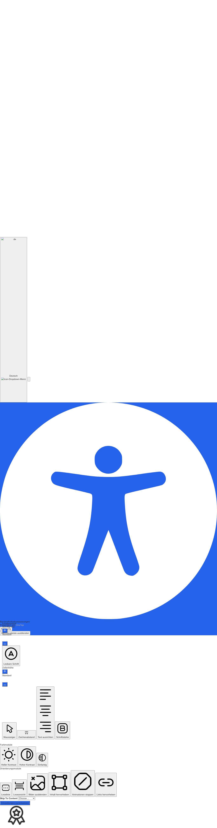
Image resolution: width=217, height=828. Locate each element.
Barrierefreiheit (159, 231)
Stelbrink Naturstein (91, 42)
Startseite (71, 10)
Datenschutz (196, 231)
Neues (102, 10)
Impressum (183, 231)
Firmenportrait (119, 10)
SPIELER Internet (68, 231)
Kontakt (122, 216)
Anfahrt (27, 216)
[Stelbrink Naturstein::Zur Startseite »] (29, 10)
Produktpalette (143, 10)
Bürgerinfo (88, 10)
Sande (133, 42)
